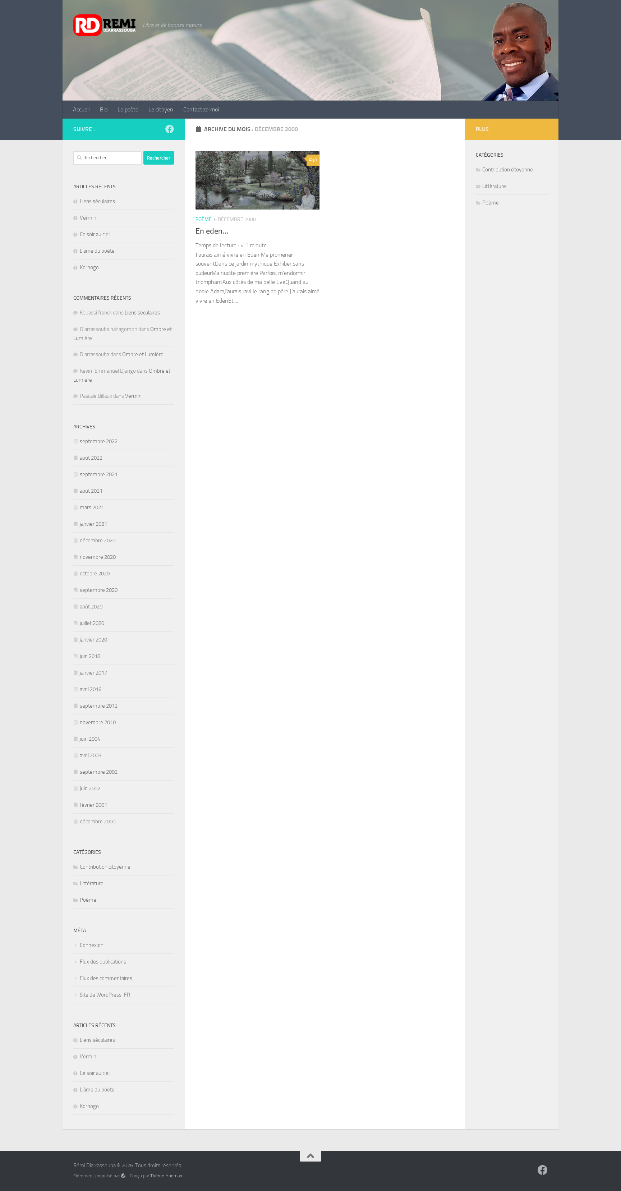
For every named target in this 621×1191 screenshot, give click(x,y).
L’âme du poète (97, 251)
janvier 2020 (93, 639)
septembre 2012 (99, 706)
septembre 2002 (99, 772)
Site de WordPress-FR (105, 995)
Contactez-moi (201, 109)
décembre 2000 (97, 821)
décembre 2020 (97, 540)
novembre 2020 (98, 557)
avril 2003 (90, 755)
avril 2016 (90, 689)
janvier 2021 (93, 524)
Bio (103, 109)
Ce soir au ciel (95, 234)
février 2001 (93, 805)
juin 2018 (90, 656)
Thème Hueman (166, 1175)
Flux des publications (103, 961)
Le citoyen (160, 109)
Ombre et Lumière (143, 354)
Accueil (81, 109)
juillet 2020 (92, 623)
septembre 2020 (99, 590)
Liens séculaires (97, 201)
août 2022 (91, 458)
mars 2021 (92, 507)
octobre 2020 (95, 573)
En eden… (212, 231)
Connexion (92, 945)
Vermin (88, 218)
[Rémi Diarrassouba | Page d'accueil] (104, 25)
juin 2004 (90, 739)
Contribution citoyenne (105, 867)
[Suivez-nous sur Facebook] (169, 129)
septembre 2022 (99, 441)
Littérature (92, 883)
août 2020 (91, 606)
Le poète (128, 109)
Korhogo (89, 267)
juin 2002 (90, 788)
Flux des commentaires (106, 978)
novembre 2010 (98, 722)
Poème (204, 219)
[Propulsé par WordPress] (123, 1175)
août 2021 (91, 491)
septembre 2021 (99, 474)
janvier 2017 (93, 673)
